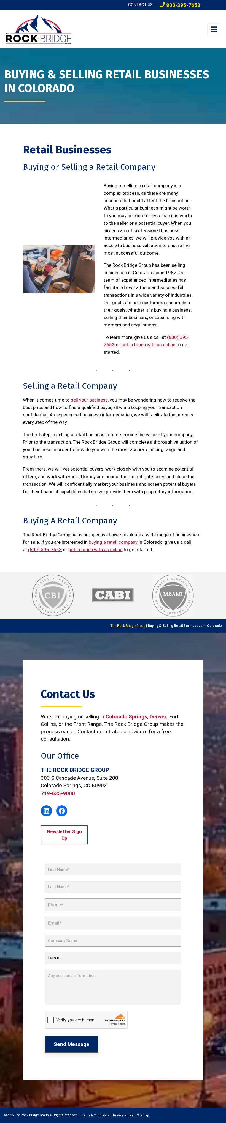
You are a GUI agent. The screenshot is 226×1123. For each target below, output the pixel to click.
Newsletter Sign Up (64, 835)
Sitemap (143, 1115)
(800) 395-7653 (45, 549)
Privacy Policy (123, 1115)
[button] (213, 29)
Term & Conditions (95, 1115)
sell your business (89, 400)
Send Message (71, 1044)
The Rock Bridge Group (128, 626)
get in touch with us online (148, 344)
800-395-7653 (182, 5)
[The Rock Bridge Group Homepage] (47, 29)
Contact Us (140, 4)
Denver (158, 716)
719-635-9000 (58, 793)
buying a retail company (113, 542)
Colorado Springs (126, 716)
